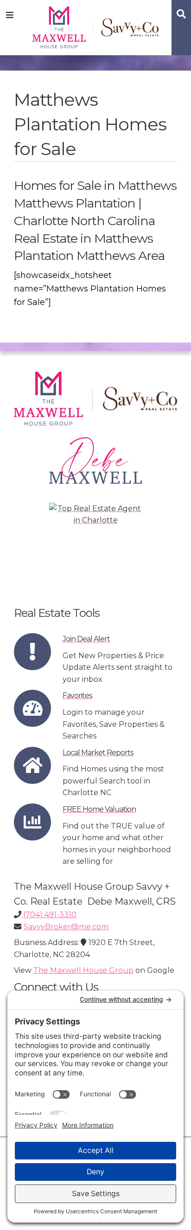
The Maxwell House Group (83, 970)
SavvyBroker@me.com (66, 926)
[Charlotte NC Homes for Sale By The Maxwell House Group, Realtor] (95, 25)
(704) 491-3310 (48, 914)
